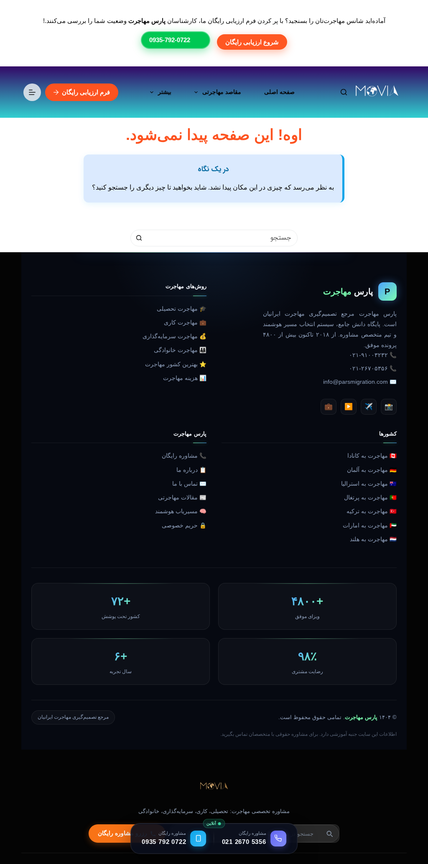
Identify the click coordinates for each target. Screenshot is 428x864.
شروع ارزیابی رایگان (252, 42)
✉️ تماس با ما (189, 484)
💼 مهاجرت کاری (185, 322)
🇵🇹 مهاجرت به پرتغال (370, 497)
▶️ (348, 406)
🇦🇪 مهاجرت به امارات (370, 525)
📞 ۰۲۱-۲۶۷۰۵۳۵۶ (373, 368)
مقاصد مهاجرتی (221, 92)
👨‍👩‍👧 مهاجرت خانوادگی (180, 350)
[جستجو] (344, 92)
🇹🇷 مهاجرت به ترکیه (371, 511)
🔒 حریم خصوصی (184, 525)
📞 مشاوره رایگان (184, 456)
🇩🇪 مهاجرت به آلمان (372, 470)
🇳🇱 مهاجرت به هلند (373, 539)
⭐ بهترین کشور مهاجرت (175, 364)
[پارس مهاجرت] (214, 786)
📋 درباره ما (191, 470)
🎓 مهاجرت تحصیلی (181, 309)
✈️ (368, 406)
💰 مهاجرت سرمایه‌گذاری (174, 336)
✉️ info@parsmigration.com (360, 382)
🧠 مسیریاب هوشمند (180, 511)
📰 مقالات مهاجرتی (182, 497)
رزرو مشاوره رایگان (122, 833)
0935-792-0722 (169, 39)
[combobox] (222, 238)
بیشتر (164, 92)
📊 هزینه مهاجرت (184, 378)
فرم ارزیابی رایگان (86, 92)
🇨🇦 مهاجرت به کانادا (372, 456)
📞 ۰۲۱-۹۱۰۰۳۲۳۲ (373, 355)
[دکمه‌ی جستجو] (139, 238)
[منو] (32, 92)
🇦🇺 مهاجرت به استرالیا (369, 484)
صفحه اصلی (279, 92)
